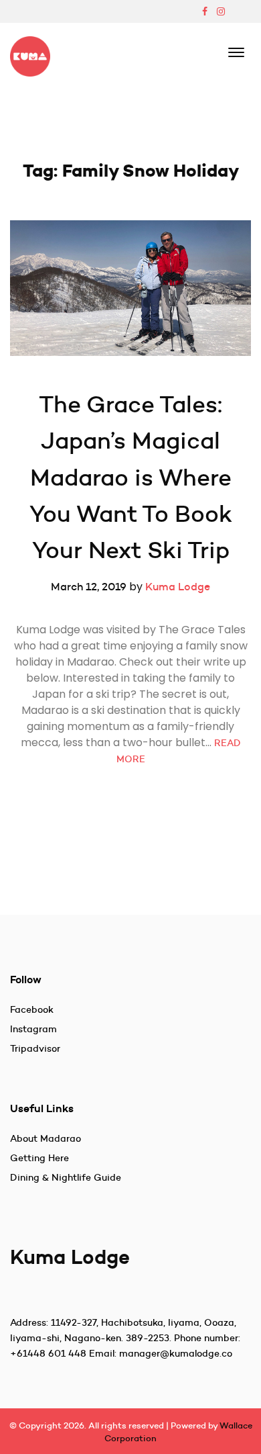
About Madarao (45, 1138)
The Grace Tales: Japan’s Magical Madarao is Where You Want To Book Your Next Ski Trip (132, 477)
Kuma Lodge (177, 586)
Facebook (32, 1009)
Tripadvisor (35, 1048)
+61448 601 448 (48, 1353)
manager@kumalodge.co (175, 1353)
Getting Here (39, 1158)
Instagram (33, 1029)
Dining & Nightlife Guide (65, 1177)
